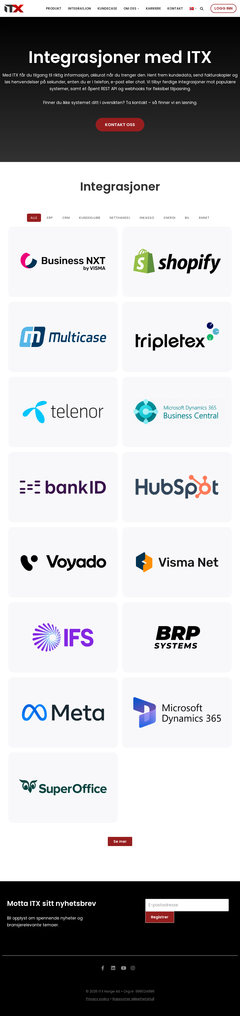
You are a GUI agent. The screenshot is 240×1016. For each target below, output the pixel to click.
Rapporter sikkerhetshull (133, 998)
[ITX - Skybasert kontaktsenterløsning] (14, 8)
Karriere (153, 8)
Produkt (53, 8)
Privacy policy (97, 998)
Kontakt (175, 8)
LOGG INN (223, 8)
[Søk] (201, 8)
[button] (138, 8)
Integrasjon (79, 8)
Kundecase (107, 8)
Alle (34, 218)
